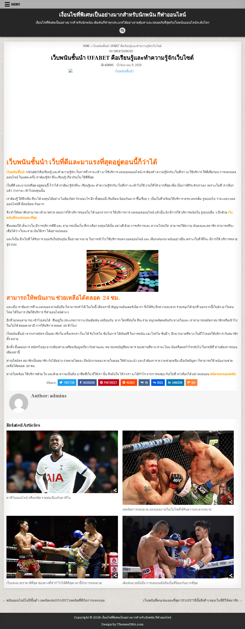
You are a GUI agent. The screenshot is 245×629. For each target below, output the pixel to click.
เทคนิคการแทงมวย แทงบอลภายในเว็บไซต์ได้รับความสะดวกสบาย (167, 509)
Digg (160, 382)
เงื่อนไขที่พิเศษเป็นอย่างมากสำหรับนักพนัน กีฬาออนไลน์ (122, 14)
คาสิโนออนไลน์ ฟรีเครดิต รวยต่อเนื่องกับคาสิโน (38, 498)
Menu (15, 4)
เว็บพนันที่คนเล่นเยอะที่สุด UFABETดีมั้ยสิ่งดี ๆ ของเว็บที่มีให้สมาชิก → (193, 600)
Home (86, 46)
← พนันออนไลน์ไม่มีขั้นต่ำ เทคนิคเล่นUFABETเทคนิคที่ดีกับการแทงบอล (53, 600)
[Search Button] (122, 30)
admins (109, 65)
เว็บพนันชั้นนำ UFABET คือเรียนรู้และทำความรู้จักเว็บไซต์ (122, 58)
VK (146, 382)
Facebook (89, 382)
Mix (193, 382)
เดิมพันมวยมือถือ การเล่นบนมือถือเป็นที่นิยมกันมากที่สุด (160, 583)
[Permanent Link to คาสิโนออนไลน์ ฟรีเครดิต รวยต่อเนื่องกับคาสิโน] (62, 462)
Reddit (131, 382)
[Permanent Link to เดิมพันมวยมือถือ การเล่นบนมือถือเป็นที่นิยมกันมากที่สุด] (178, 547)
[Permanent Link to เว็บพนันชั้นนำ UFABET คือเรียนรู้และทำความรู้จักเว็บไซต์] (122, 112)
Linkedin (177, 382)
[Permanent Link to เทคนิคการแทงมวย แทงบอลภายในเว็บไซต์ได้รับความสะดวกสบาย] (178, 468)
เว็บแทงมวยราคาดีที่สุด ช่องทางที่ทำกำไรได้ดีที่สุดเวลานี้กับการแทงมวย (54, 583)
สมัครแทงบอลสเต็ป (223, 374)
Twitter (69, 382)
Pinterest (110, 382)
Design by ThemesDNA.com (122, 624)
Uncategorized (123, 51)
